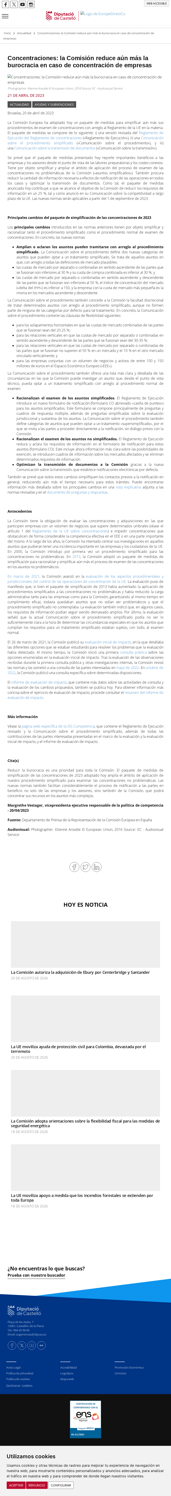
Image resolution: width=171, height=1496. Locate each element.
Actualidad (24, 33)
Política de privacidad (19, 1373)
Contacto (120, 1373)
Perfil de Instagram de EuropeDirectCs (31, 4)
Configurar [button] (61, 1485)
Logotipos (66, 1373)
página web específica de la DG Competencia (58, 726)
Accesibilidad (68, 1367)
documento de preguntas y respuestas (77, 492)
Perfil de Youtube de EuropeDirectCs (22, 4)
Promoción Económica (129, 1367)
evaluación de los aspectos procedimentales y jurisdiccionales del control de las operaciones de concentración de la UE (85, 579)
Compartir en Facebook (74, 867)
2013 (76, 556)
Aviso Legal (13, 1367)
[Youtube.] (31, 1345)
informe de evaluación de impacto (39, 682)
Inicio (7, 33)
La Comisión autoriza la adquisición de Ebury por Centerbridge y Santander (80, 972)
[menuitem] (31, 1367)
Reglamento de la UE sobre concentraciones (70, 531)
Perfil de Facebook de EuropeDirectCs (5, 4)
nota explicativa (128, 487)
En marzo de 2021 (23, 576)
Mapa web (67, 1379)
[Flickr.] (41, 1345)
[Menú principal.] (4, 14)
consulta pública (133, 652)
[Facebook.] (12, 1345)
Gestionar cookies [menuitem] (19, 1385)
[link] (85, 16)
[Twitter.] (22, 1345)
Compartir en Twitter (85, 867)
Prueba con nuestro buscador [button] (36, 1275)
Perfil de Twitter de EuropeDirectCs (14, 4)
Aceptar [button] (16, 1485)
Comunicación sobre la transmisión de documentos (54, 148)
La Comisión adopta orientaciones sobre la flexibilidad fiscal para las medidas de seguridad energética (85, 1123)
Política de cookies (18, 1379)
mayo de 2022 (127, 667)
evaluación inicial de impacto (108, 642)
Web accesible (157, 3)
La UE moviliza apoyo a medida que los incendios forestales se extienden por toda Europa (82, 1198)
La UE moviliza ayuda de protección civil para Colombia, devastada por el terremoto (78, 1049)
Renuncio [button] (36, 1485)
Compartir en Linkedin (97, 867)
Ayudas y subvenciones (54, 104)
